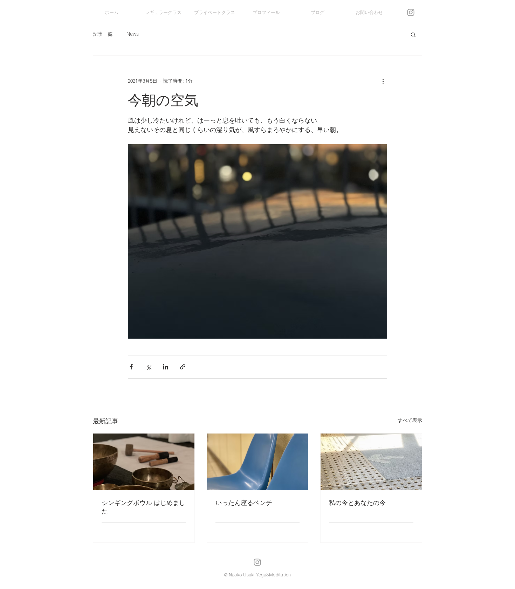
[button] (413, 34)
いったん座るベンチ (243, 503)
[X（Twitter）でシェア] (148, 366)
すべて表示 (410, 420)
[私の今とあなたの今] (371, 462)
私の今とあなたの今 (357, 503)
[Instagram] (411, 12)
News (132, 34)
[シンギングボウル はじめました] (143, 462)
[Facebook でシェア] (131, 366)
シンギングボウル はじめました (143, 507)
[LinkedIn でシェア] (165, 366)
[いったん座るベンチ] (257, 462)
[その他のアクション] (383, 81)
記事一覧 (102, 34)
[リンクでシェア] (182, 366)
